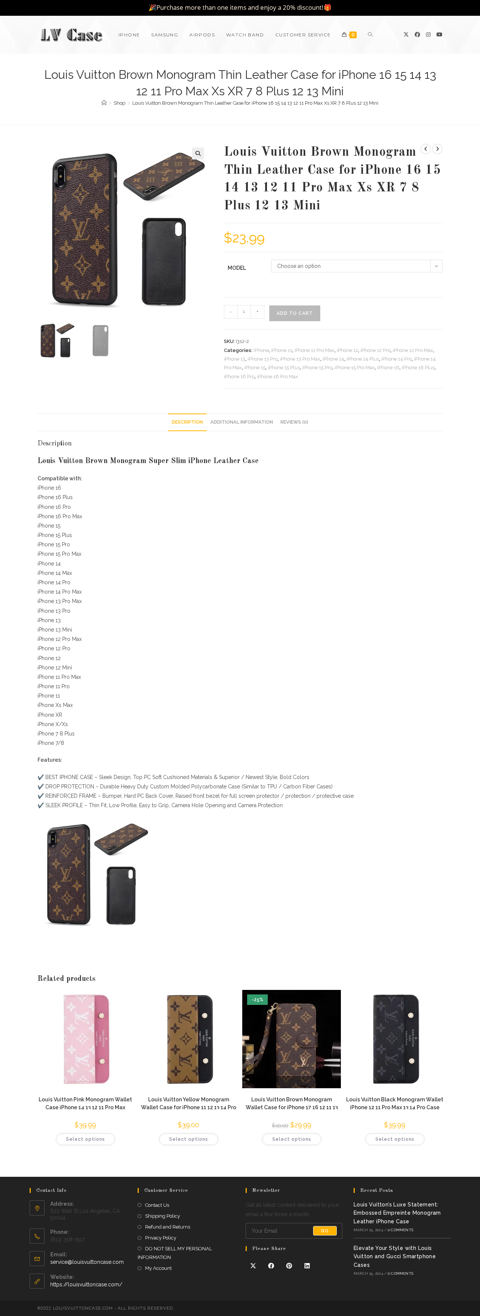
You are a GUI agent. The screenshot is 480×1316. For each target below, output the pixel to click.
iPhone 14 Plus (362, 359)
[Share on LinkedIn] (307, 1266)
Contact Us (157, 1205)
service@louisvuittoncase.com (87, 1262)
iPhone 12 (347, 350)
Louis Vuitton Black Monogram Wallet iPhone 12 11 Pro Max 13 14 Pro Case (394, 1102)
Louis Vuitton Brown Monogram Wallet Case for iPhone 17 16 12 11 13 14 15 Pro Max (292, 1102)
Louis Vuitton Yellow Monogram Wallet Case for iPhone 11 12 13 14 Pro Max (188, 1102)
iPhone (261, 350)
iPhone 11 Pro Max (314, 350)
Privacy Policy (160, 1238)
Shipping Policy (162, 1216)
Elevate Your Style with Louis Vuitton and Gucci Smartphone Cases (395, 1256)
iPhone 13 (234, 359)
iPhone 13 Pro (263, 359)
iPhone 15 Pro (317, 367)
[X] (406, 34)
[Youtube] (440, 34)
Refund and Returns (167, 1227)
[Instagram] (428, 34)
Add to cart (295, 313)
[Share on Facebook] (271, 1266)
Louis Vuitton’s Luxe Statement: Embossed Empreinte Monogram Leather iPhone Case (397, 1213)
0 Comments (400, 1230)
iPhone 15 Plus (284, 367)
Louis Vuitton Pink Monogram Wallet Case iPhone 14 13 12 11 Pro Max (85, 1102)
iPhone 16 (388, 367)
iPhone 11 (281, 350)
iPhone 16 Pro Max (277, 376)
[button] (198, 153)
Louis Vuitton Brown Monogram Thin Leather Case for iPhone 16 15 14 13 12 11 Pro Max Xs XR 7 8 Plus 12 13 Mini (255, 103)
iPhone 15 (255, 367)
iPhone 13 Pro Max (300, 359)
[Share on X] (253, 1266)
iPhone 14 (333, 359)
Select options (85, 1139)
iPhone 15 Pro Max (354, 367)
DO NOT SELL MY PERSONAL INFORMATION (175, 1253)
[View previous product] (425, 149)
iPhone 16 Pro (239, 376)
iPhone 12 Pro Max (413, 350)
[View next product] (437, 149)
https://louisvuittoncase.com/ (86, 1284)
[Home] (104, 103)
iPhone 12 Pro (375, 350)
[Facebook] (417, 34)
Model (237, 268)
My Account (158, 1268)
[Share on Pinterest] (289, 1266)
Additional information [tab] (241, 422)
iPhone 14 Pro (396, 359)
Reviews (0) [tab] (294, 422)
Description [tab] (187, 422)
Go (325, 1230)
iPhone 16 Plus (418, 367)
